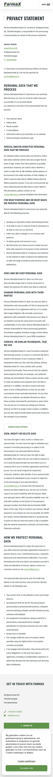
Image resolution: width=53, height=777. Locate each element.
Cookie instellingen (26, 761)
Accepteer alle (26, 768)
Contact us (27, 725)
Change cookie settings (18, 427)
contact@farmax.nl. (31, 569)
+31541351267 (11, 60)
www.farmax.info (10, 48)
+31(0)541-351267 (15, 711)
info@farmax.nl (14, 715)
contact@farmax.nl (11, 76)
